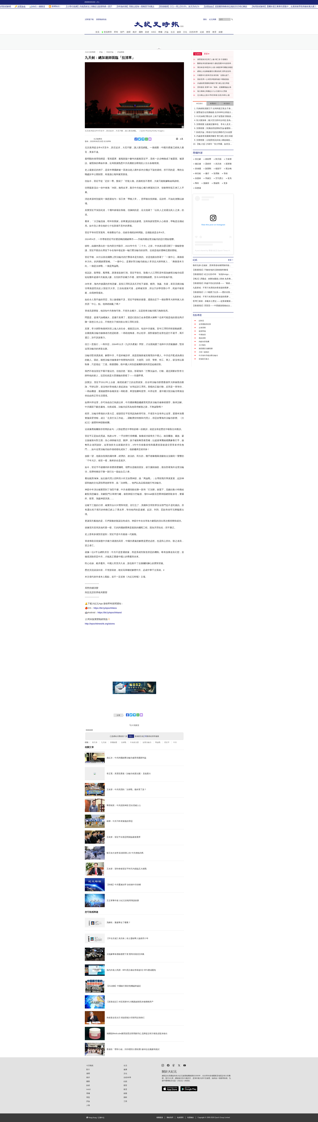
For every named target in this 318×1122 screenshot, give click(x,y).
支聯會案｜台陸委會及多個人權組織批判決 (214, 140)
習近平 (166, 742)
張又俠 (94, 742)
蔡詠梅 (229, 169)
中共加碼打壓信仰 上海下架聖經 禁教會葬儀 (214, 116)
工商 (125, 1101)
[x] (179, 1065)
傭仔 (207, 173)
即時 (116, 32)
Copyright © (202, 1117)
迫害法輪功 (147, 742)
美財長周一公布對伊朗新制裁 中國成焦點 (213, 79)
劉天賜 (218, 159)
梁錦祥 (208, 164)
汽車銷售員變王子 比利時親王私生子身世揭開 (214, 108)
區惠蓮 (198, 188)
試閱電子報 (89, 19)
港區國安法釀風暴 (206, 348)
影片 (88, 1069)
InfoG (153, 32)
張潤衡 (216, 173)
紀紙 (202, 32)
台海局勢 (202, 328)
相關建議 (159, 1117)
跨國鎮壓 (113, 742)
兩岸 (135, 32)
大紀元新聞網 (90, 52)
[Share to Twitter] (139, 139)
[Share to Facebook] (136, 139)
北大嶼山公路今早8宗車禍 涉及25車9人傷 (213, 95)
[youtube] (184, 1065)
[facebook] (168, 1065)
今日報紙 (89, 1065)
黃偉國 (198, 169)
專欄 (160, 32)
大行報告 (202, 345)
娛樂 (221, 32)
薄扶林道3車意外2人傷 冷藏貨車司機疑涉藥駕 (215, 67)
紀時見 (201, 321)
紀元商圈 (212, 19)
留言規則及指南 (89, 729)
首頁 (97, 32)
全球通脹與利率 (205, 324)
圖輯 (125, 1097)
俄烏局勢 (202, 338)
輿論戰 (157, 742)
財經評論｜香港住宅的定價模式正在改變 (214, 132)
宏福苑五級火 (204, 359)
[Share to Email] (149, 139)
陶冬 (197, 183)
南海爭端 (202, 331)
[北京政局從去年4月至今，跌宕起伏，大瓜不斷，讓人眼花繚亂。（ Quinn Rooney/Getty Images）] (134, 95)
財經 (147, 32)
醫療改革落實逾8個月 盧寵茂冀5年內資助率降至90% (215, 63)
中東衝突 (202, 335)
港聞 (128, 32)
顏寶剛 (208, 169)
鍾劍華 (208, 159)
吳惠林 (198, 178)
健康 (179, 32)
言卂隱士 (219, 178)
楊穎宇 (218, 169)
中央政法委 (134, 742)
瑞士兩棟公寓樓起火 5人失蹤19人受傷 (212, 91)
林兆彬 (198, 173)
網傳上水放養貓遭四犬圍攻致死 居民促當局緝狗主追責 (215, 71)
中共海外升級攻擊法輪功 (208, 355)
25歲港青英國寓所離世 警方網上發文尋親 (213, 83)
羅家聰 (229, 164)
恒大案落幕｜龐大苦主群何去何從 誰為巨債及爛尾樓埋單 (214, 120)
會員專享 (108, 32)
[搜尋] (232, 19)
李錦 (226, 173)
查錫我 (216, 183)
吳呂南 (218, 164)
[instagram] (163, 1065)
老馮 (230, 178)
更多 (226, 183)
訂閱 (145, 736)
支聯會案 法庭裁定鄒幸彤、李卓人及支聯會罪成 (214, 124)
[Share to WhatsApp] (146, 139)
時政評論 (109, 52)
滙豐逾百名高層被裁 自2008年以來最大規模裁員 (214, 112)
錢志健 (198, 164)
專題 (88, 1097)
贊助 (205, 19)
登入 (131, 736)
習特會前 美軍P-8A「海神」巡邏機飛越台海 (214, 87)
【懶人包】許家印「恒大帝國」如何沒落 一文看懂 (214, 144)
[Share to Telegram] (142, 139)
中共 (175, 742)
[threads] (174, 1065)
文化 (185, 32)
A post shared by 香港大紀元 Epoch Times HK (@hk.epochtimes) (220, 250)
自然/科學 (193, 32)
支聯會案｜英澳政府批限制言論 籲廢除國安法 (214, 128)
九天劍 (103, 742)
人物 (88, 1105)
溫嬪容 (206, 183)
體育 (208, 32)
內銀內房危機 (204, 342)
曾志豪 (198, 159)
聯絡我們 (170, 1117)
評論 (166, 32)
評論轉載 (120, 52)
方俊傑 (229, 159)
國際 (141, 32)
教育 (214, 32)
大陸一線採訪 (204, 352)
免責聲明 (180, 1117)
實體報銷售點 (101, 19)
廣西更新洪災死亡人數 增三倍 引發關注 (212, 59)
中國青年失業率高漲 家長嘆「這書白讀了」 (214, 75)
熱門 (122, 32)
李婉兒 (208, 178)
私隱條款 (190, 1117)
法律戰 (123, 742)
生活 (173, 32)
